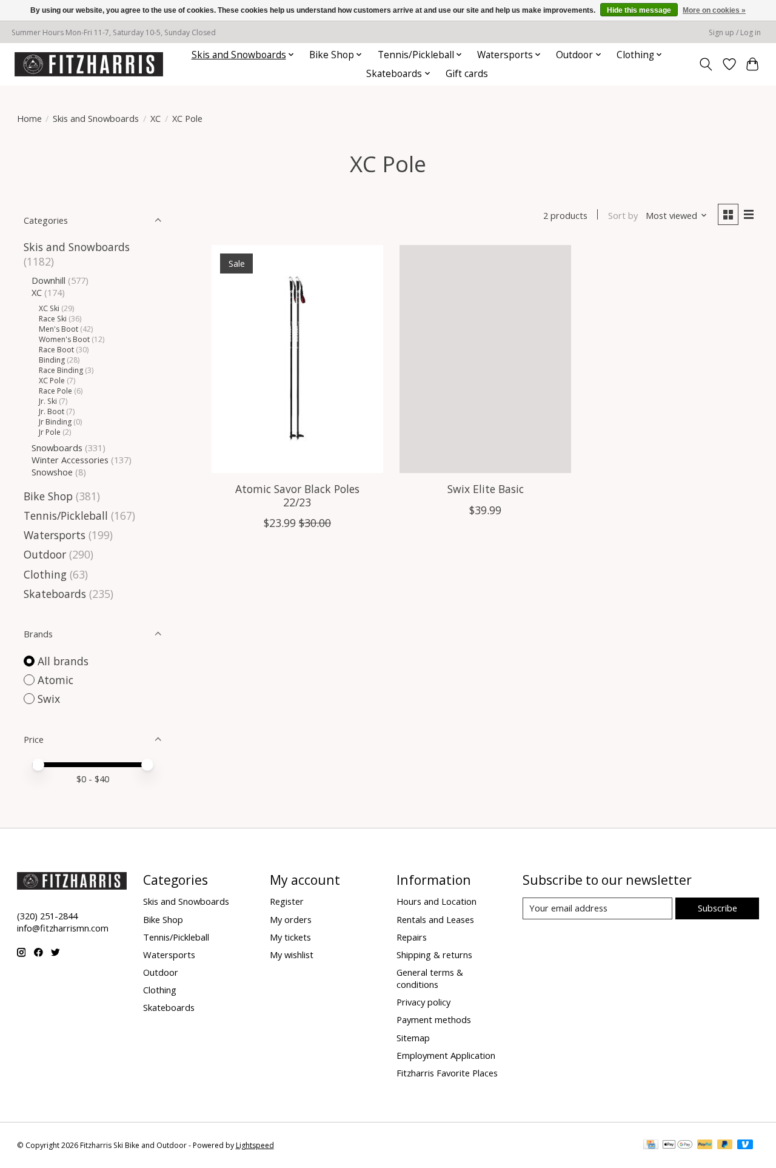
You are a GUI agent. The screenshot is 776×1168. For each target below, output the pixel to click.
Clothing (45, 574)
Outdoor (45, 554)
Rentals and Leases (435, 919)
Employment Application (445, 1055)
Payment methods (433, 1019)
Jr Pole (50, 432)
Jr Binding (55, 422)
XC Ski (49, 308)
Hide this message (639, 10)
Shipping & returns (434, 954)
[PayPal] (705, 1145)
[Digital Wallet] (677, 1145)
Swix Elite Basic (485, 489)
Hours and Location (436, 901)
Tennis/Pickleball (66, 515)
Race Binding (61, 370)
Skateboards (55, 593)
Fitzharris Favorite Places (447, 1073)
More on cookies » (714, 10)
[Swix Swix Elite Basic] (485, 359)
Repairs (411, 937)
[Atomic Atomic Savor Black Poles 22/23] (297, 359)
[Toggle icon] (705, 64)
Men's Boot (58, 329)
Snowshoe (52, 472)
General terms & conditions (429, 978)
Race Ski (53, 319)
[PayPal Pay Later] (725, 1145)
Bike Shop (48, 496)
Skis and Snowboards (96, 118)
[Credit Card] (650, 1145)
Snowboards (57, 447)
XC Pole (52, 380)
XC (155, 118)
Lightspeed (255, 1145)
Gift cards (467, 73)
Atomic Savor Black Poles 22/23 (297, 495)
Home (29, 118)
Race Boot (56, 349)
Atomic (55, 680)
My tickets (290, 937)
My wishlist (291, 954)
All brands (63, 661)
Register (287, 901)
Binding (52, 360)
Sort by (623, 215)
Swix (49, 698)
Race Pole (55, 391)
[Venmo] (745, 1145)
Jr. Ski (48, 401)
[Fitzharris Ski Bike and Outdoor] (89, 64)
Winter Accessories (70, 460)
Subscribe (717, 908)
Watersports (54, 535)
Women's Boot (64, 339)
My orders (291, 919)
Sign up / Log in (735, 32)
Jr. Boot (51, 411)
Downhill (48, 280)
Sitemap (413, 1038)
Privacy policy (423, 1002)
